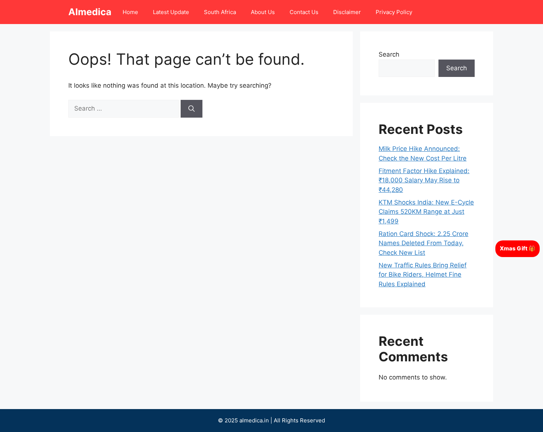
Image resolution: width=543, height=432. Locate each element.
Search (389, 54)
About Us (263, 12)
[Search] (191, 109)
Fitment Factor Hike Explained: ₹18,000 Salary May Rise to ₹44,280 (424, 180)
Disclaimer (347, 12)
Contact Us (304, 12)
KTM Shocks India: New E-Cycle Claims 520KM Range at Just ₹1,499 (426, 212)
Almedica (90, 11)
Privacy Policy (394, 12)
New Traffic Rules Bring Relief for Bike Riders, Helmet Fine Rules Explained (423, 274)
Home (130, 12)
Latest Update (171, 12)
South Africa (220, 12)
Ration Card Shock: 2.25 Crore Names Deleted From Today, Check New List (423, 243)
